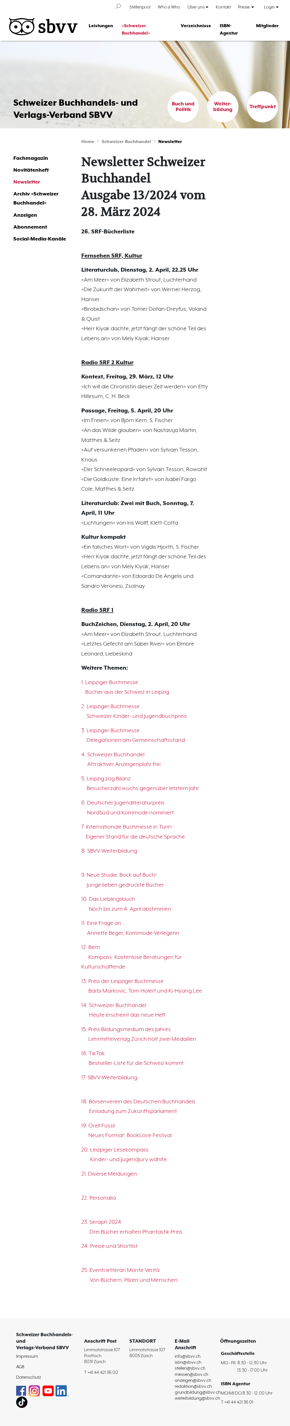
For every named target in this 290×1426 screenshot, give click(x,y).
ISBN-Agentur (229, 30)
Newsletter (170, 141)
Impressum (27, 1356)
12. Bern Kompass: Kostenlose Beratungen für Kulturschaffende (131, 957)
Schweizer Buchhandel (126, 141)
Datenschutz (28, 1377)
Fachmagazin (30, 158)
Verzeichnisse (196, 26)
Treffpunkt (263, 107)
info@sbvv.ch (188, 1356)
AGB (20, 1367)
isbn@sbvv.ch (188, 1362)
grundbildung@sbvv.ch (198, 1392)
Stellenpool (139, 7)
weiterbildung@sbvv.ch (197, 1398)
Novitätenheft (31, 170)
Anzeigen (25, 215)
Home (87, 141)
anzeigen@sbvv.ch (193, 1380)
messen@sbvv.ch (191, 1374)
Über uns (195, 7)
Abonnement (30, 227)
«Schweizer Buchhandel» (136, 30)
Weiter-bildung (223, 106)
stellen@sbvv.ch (190, 1368)
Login (269, 7)
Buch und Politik (183, 106)
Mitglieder (267, 26)
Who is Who (169, 7)
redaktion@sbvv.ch (193, 1386)
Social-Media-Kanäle (39, 239)
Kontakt (223, 7)
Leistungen (101, 26)
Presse (244, 7)
